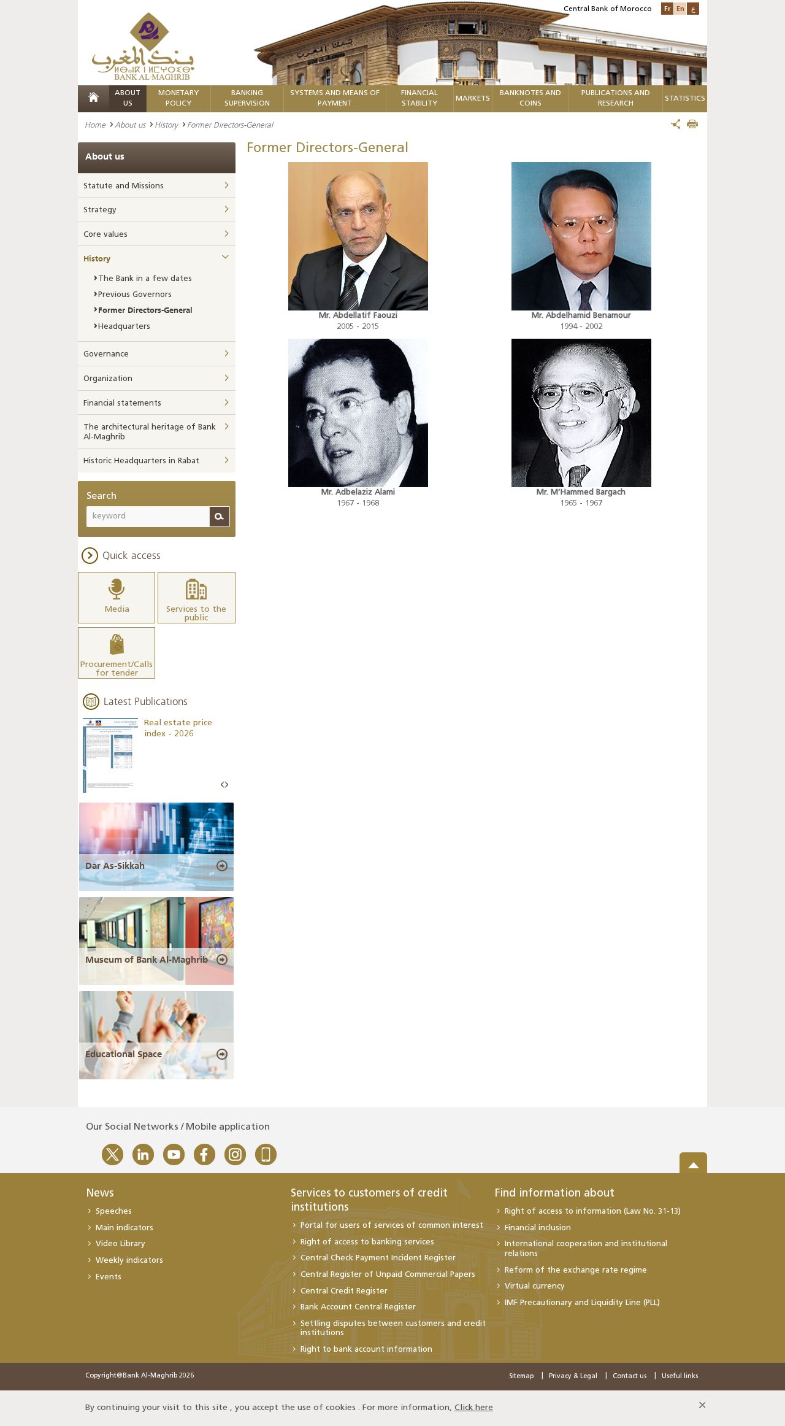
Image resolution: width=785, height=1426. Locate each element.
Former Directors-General (145, 310)
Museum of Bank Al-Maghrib (146, 959)
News (99, 1194)
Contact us (629, 1376)
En (680, 8)
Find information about (555, 1194)
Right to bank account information (366, 1350)
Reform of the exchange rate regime (576, 1270)
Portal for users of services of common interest (392, 1226)
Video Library (120, 1244)
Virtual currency (535, 1286)
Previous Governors (135, 295)
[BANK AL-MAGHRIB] (143, 46)
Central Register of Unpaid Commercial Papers (388, 1275)
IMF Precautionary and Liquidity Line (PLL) (582, 1303)
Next (226, 785)
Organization (107, 379)
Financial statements (122, 403)
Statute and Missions (123, 186)
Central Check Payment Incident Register (378, 1258)
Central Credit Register (344, 1291)
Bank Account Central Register (358, 1307)
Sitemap (521, 1376)
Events (108, 1277)
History (166, 124)
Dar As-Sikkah (115, 865)
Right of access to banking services (367, 1242)
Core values (105, 235)
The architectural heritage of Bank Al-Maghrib (149, 432)
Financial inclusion (538, 1228)
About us (130, 124)
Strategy (100, 210)
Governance (106, 354)
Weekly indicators (129, 1261)
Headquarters (124, 327)
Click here (473, 1408)
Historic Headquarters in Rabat (141, 461)
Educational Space (123, 1054)
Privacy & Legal (573, 1376)
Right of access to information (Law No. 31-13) (593, 1212)
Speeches (114, 1212)
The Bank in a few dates (145, 279)
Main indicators (124, 1228)
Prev (222, 785)
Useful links (680, 1376)
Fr (667, 8)
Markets (473, 98)
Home (95, 124)
